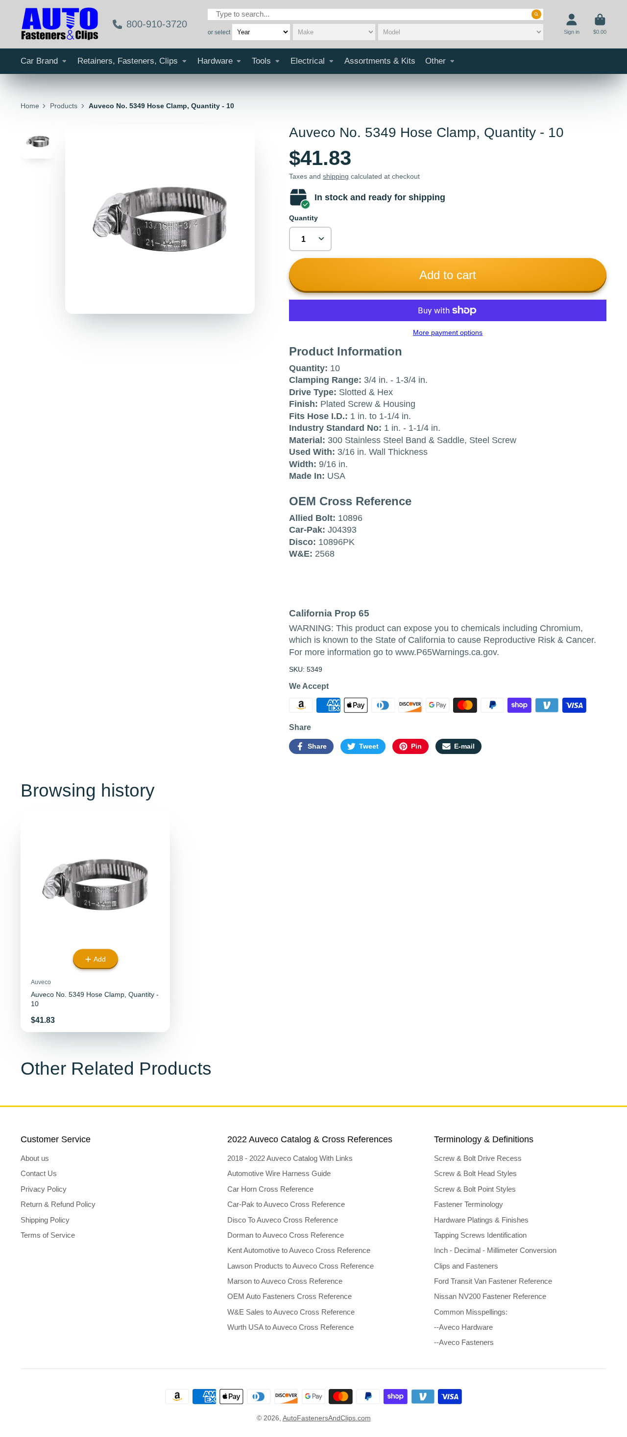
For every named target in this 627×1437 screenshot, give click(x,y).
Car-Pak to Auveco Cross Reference (286, 1204)
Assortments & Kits (379, 61)
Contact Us (39, 1173)
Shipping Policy (45, 1220)
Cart (599, 24)
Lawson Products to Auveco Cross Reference (300, 1266)
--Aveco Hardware (463, 1327)
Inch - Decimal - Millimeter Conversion (495, 1250)
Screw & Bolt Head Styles (475, 1173)
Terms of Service (48, 1235)
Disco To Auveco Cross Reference (282, 1220)
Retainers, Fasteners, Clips (127, 61)
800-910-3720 (156, 23)
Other (435, 61)
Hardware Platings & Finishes (481, 1220)
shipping (336, 176)
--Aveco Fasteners (464, 1342)
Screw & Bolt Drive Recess (478, 1158)
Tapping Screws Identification (480, 1235)
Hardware (215, 61)
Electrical (307, 61)
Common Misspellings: (470, 1312)
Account (571, 24)
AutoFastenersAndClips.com (327, 1418)
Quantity (303, 218)
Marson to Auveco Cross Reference (284, 1281)
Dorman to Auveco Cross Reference (285, 1235)
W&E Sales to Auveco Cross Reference (291, 1312)
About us (35, 1158)
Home (30, 106)
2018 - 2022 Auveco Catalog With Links (290, 1158)
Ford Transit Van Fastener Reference (493, 1281)
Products (63, 106)
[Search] (536, 14)
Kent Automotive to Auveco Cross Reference (298, 1250)
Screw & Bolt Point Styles (475, 1189)
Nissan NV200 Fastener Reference (490, 1296)
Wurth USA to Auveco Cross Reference (290, 1327)
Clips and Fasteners (466, 1266)
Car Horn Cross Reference (270, 1189)
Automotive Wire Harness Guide (279, 1173)
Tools (261, 61)
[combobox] (375, 14)
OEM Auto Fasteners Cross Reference (289, 1296)
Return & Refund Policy (58, 1204)
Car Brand (39, 61)
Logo (60, 24)
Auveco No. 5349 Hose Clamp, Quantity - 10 (95, 921)
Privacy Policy (44, 1189)
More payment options (447, 332)
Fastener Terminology (468, 1204)
